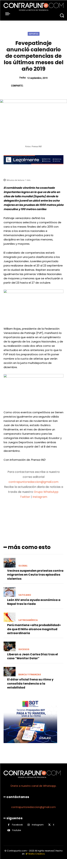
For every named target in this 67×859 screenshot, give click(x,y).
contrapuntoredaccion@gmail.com (33, 482)
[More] (52, 510)
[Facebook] (27, 85)
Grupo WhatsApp (46, 492)
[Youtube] (8, 830)
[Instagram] (28, 825)
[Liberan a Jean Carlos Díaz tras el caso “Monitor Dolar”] (10, 646)
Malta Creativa (36, 853)
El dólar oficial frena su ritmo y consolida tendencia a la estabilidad (30, 683)
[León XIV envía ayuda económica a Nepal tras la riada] (10, 592)
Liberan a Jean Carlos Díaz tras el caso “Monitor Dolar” (32, 656)
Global (23, 566)
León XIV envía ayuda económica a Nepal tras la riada (33, 602)
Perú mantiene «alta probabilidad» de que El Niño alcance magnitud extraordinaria (34, 629)
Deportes (33, 33)
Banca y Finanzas (29, 675)
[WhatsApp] (52, 85)
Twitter (25, 497)
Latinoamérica (28, 620)
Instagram (40, 497)
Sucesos (23, 649)
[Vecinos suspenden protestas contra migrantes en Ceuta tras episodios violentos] (10, 563)
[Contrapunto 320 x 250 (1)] (30, 746)
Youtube (16, 830)
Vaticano (24, 595)
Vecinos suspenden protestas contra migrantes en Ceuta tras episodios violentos (35, 575)
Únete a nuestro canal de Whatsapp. (33, 786)
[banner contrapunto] (33, 167)
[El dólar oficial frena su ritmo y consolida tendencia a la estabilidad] (10, 672)
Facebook (17, 824)
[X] (36, 85)
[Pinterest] (44, 85)
